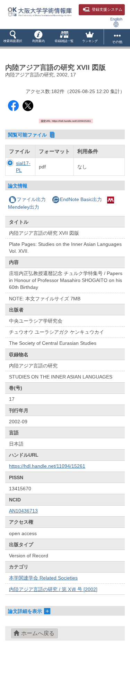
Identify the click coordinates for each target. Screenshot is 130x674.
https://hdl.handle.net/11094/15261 (47, 466)
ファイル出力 (31, 199)
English (116, 19)
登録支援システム (107, 9)
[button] (13, 38)
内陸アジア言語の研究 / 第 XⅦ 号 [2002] (53, 589)
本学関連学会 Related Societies (43, 578)
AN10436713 (23, 511)
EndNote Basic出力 (81, 199)
